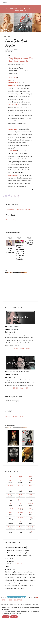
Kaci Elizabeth (17, 564)
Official (15, 348)
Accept (6, 617)
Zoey (30, 532)
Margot (10, 509)
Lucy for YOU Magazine (10, 250)
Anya (30, 477)
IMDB (28, 348)
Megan (20, 513)
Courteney (20, 486)
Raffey (20, 523)
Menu (5, 3)
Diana (30, 486)
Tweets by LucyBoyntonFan (14, 416)
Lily (20, 504)
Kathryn (30, 500)
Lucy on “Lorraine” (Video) (29, 242)
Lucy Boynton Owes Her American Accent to (20, 61)
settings (18, 613)
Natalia (20, 518)
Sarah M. (10, 527)
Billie (30, 481)
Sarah (20, 527)
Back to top (7, 600)
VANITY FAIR (12, 77)
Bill (20, 481)
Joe (10, 504)
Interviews (9, 51)
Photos (21, 348)
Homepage (18, 600)
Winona (20, 532)
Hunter (10, 500)
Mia (30, 513)
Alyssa (10, 477)
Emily (20, 491)
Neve (31, 518)
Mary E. (20, 509)
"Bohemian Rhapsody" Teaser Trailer (17, 220)
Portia (10, 523)
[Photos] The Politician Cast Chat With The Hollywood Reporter (20, 252)
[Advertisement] (20, 286)
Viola (10, 532)
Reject (14, 617)
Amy (20, 477)
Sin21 (37, 597)
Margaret (30, 504)
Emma (31, 491)
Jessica (20, 500)
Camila (10, 486)
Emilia (10, 491)
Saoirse (30, 523)
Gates (20, 495)
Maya (10, 513)
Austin (10, 481)
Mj (10, 518)
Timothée (30, 527)
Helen (30, 495)
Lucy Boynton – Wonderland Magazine (18, 209)
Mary (30, 509)
